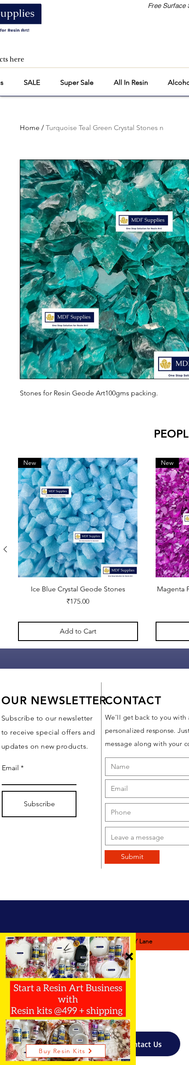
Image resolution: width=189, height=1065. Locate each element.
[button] (129, 956)
